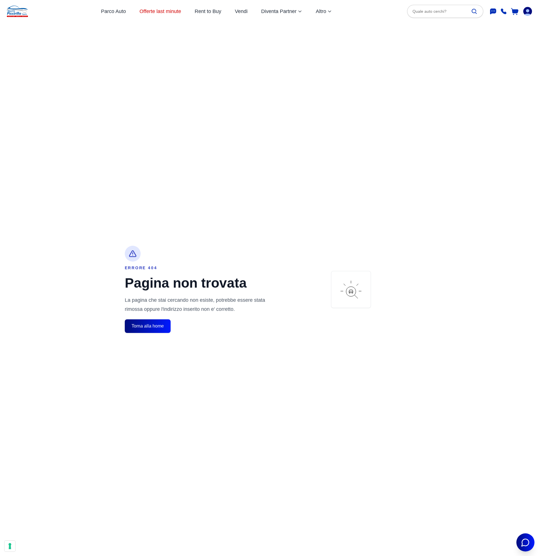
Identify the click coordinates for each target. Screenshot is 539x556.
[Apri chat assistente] (525, 542)
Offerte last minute (160, 11)
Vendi (241, 11)
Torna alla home (148, 326)
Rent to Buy (208, 11)
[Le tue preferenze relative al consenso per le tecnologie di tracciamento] (10, 546)
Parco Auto (113, 11)
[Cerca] (474, 11)
